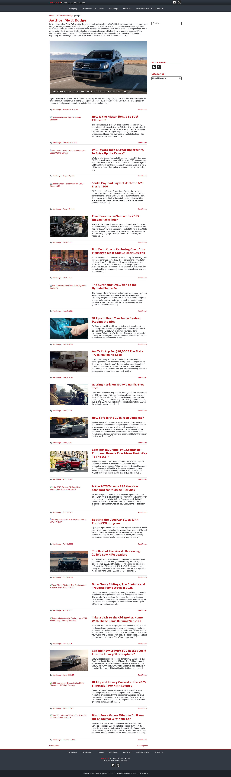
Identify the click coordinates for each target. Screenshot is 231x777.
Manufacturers (142, 8)
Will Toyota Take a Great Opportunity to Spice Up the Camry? (118, 151)
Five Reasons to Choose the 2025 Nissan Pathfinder (115, 217)
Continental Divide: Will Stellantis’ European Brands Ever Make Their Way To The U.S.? (119, 453)
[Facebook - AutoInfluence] (174, 2)
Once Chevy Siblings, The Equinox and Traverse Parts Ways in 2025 (118, 585)
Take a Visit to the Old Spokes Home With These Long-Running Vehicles (117, 619)
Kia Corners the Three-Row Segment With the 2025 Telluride (90, 91)
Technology (113, 8)
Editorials (127, 8)
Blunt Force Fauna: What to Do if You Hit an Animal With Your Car (118, 716)
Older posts (54, 746)
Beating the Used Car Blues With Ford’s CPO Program (115, 521)
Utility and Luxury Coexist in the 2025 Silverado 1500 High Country (119, 683)
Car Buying (72, 8)
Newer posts (142, 746)
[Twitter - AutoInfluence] (179, 2)
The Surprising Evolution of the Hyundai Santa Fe (114, 286)
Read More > (142, 109)
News (101, 8)
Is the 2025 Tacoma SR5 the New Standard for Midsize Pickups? (115, 487)
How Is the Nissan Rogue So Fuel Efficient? (115, 118)
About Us (159, 8)
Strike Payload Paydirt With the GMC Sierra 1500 (118, 184)
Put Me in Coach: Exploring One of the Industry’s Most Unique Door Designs (118, 251)
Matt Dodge (57, 109)
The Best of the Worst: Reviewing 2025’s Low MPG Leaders (116, 552)
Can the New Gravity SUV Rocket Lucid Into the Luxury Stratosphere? (119, 652)
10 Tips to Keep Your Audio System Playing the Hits (116, 319)
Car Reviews (87, 8)
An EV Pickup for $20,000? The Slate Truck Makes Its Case (117, 352)
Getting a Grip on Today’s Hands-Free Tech (118, 386)
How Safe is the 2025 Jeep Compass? (118, 417)
